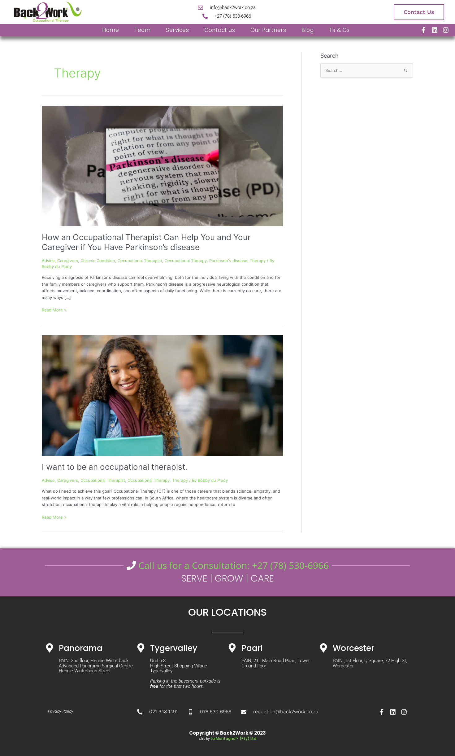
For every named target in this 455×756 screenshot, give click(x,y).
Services (177, 30)
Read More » (54, 309)
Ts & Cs (339, 30)
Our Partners (268, 30)
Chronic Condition (97, 260)
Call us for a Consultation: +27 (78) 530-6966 (232, 565)
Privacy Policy (60, 711)
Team (142, 30)
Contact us (219, 30)
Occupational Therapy (186, 260)
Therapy (258, 260)
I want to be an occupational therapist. (114, 467)
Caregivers (67, 260)
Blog (307, 30)
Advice (48, 260)
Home (110, 30)
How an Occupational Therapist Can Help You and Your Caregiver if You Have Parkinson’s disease (146, 242)
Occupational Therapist (140, 260)
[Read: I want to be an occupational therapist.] (162, 395)
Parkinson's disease (228, 260)
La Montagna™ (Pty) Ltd (233, 738)
